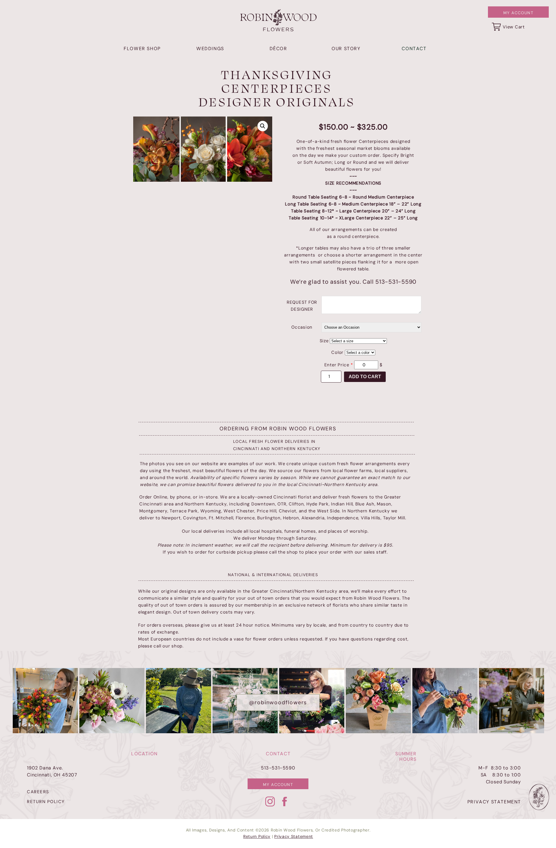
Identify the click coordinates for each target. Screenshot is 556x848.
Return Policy (256, 836)
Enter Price (338, 365)
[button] (262, 126)
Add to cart (365, 376)
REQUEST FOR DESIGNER (302, 305)
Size (324, 341)
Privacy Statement (293, 836)
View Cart (514, 27)
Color (337, 352)
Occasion (301, 327)
